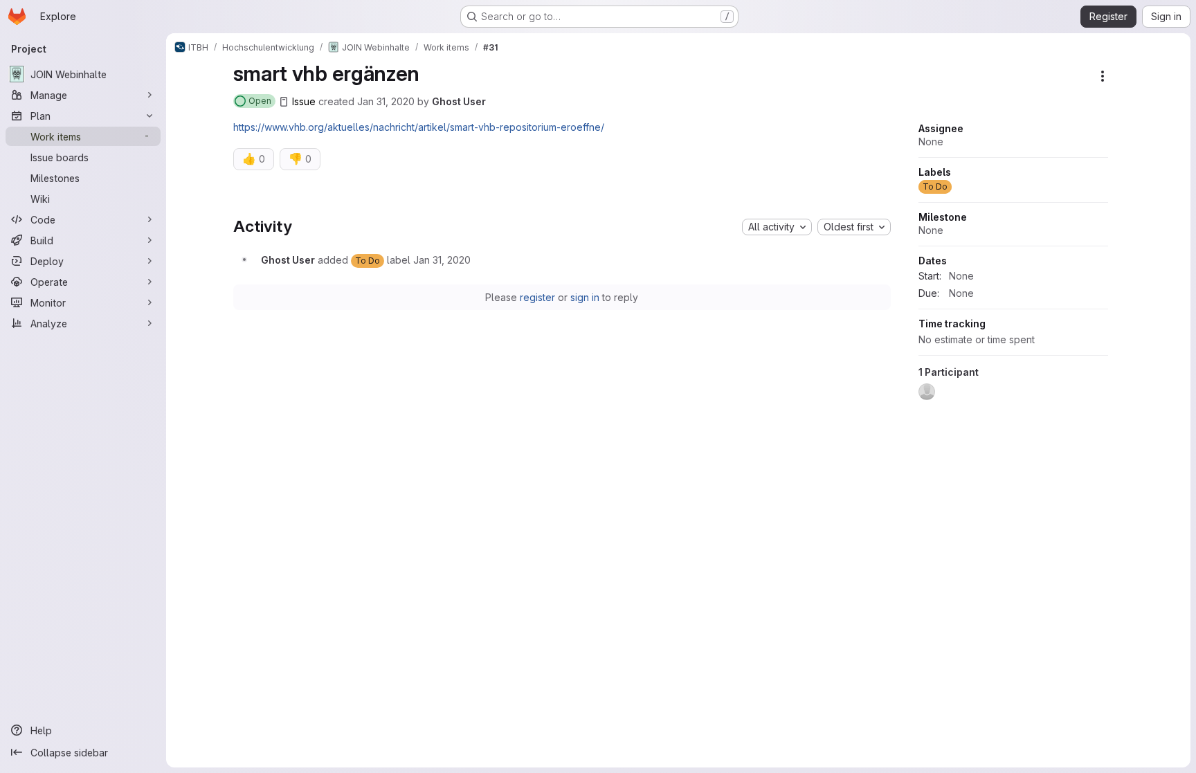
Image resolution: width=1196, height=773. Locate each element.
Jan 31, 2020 (386, 101)
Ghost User (459, 101)
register (537, 297)
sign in (584, 297)
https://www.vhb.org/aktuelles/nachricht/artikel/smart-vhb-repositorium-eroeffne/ (418, 127)
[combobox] (777, 227)
